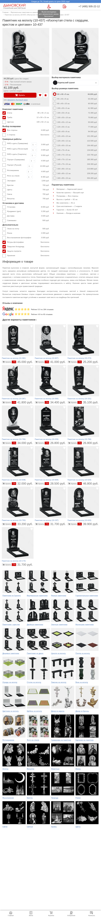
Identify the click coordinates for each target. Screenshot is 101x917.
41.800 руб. (22, 402)
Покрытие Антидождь (28, 246)
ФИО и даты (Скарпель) (16, 154)
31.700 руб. (55, 524)
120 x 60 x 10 (77, 136)
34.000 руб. (22, 443)
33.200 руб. (22, 524)
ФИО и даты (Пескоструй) (17, 149)
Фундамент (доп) (28, 211)
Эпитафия (28, 181)
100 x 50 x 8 (77, 113)
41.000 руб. (55, 362)
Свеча (28, 194)
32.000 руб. (22, 483)
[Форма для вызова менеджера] (49, 6)
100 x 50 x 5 (77, 108)
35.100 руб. (88, 402)
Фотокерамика (13, 170)
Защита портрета (28, 251)
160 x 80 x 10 (77, 169)
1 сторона (28, 135)
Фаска (28, 233)
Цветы (28, 190)
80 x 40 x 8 (77, 99)
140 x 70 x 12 (77, 159)
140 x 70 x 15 (77, 164)
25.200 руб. (88, 362)
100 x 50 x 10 (77, 117)
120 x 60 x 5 (77, 127)
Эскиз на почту (28, 229)
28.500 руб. (55, 483)
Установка (28, 207)
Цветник (28, 122)
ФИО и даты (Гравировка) (17, 143)
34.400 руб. (55, 402)
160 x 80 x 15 (77, 178)
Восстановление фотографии (28, 238)
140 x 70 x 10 (77, 155)
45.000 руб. (22, 362)
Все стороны (28, 130)
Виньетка (28, 199)
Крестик (28, 185)
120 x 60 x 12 (77, 141)
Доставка (28, 216)
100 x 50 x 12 (77, 122)
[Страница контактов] (64, 6)
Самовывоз (28, 220)
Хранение (28, 255)
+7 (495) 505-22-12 (89, 6)
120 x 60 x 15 (77, 145)
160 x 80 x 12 (77, 173)
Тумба (28, 117)
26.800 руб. (55, 443)
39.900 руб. (88, 524)
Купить (22, 95)
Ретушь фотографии (28, 242)
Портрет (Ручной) (14, 165)
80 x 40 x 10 (77, 103)
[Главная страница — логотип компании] (14, 6)
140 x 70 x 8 (77, 150)
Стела (28, 113)
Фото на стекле (13, 176)
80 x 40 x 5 (77, 94)
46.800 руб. (88, 483)
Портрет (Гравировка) (16, 160)
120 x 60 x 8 (77, 131)
